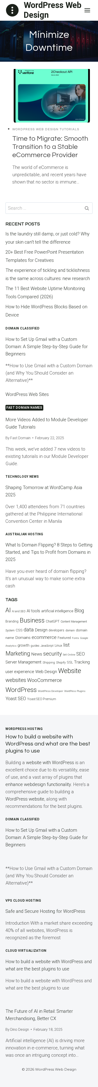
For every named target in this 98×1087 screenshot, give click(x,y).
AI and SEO (19, 611)
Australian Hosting (24, 534)
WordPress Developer (50, 691)
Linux (58, 646)
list (66, 645)
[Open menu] (87, 10)
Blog (79, 610)
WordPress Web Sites (27, 394)
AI (8, 610)
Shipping (49, 662)
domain (70, 630)
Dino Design (19, 1029)
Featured (64, 638)
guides (35, 645)
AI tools (33, 610)
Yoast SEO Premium (41, 699)
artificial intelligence (57, 611)
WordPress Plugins (74, 691)
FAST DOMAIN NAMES (24, 407)
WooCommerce (44, 680)
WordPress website (24, 799)
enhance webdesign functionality (38, 784)
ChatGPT (52, 621)
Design (41, 630)
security (52, 654)
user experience (19, 671)
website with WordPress (50, 762)
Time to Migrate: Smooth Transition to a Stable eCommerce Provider (50, 146)
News (36, 654)
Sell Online (69, 654)
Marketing (17, 653)
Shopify (61, 662)
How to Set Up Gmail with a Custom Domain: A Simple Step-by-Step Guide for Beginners (46, 347)
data (29, 630)
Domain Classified (22, 328)
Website (69, 671)
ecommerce (44, 637)
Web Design (46, 671)
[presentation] (52, 95)
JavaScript (47, 645)
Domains (23, 637)
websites (15, 680)
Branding (11, 621)
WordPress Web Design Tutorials (45, 129)
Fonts (75, 638)
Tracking (82, 662)
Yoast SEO (15, 698)
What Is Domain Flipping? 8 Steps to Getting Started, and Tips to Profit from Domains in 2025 (49, 552)
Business (32, 620)
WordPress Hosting (24, 729)
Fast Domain (20, 438)
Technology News (22, 476)
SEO (80, 654)
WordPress (21, 690)
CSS (19, 630)
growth (23, 645)
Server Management (23, 662)
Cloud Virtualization (25, 950)
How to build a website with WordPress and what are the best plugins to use (47, 744)
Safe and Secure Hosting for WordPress (45, 911)
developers (56, 630)
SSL (70, 662)
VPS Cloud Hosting (23, 900)
